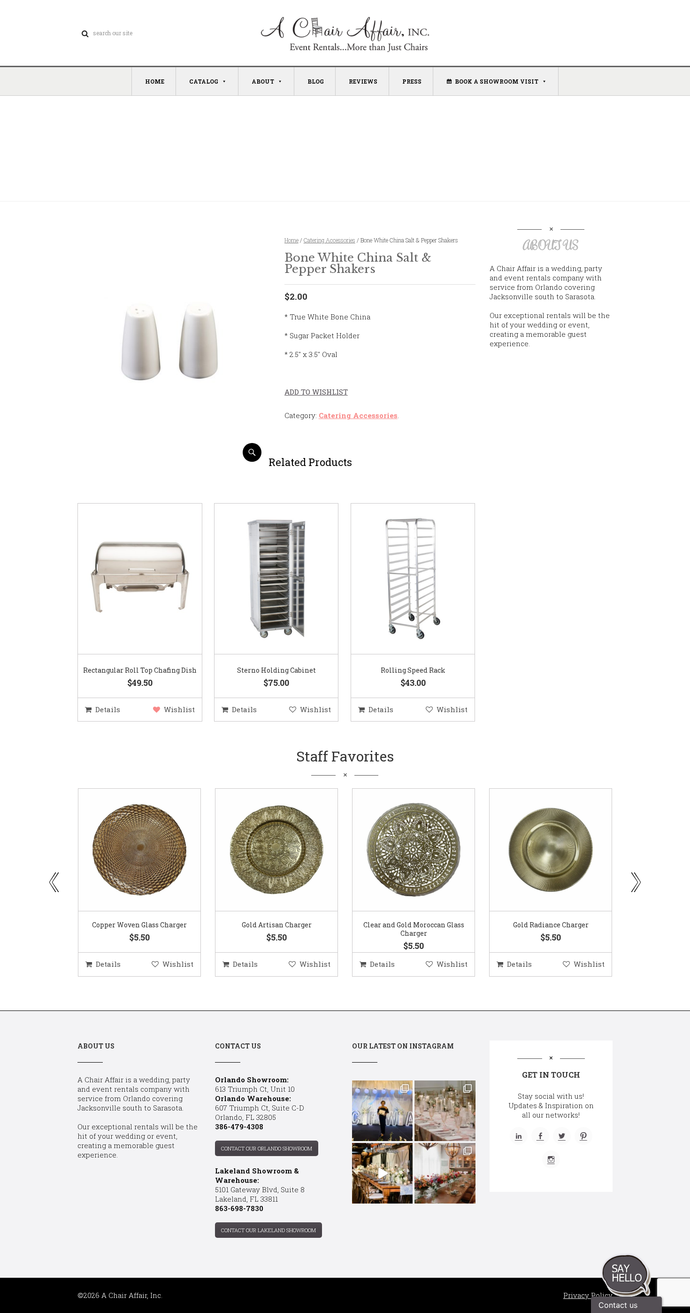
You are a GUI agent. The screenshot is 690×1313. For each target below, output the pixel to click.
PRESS (412, 81)
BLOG (315, 81)
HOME (154, 81)
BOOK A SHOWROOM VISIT (496, 81)
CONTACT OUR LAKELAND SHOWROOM (268, 1230)
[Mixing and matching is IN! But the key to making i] (382, 1173)
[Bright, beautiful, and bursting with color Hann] (444, 1173)
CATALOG (203, 81)
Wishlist (179, 709)
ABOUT (263, 81)
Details (107, 709)
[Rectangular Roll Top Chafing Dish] (128, 579)
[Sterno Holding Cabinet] (264, 579)
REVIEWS (363, 81)
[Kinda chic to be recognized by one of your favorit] (382, 1110)
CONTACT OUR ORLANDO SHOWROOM (266, 1148)
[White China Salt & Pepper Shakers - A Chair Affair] (172, 458)
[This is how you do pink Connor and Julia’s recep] (444, 1110)
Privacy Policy (588, 1295)
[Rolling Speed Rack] (401, 579)
